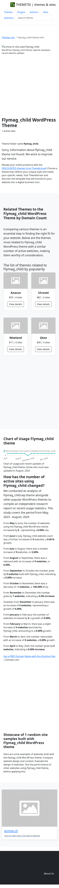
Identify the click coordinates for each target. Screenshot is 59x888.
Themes (8, 12)
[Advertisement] (29, 86)
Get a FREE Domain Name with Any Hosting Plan (29, 656)
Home (6, 867)
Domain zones (48, 867)
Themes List (8, 37)
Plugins (21, 12)
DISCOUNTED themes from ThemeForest (24, 168)
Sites (45, 12)
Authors (34, 12)
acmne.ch (11, 831)
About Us (49, 873)
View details (15, 304)
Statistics (9, 18)
